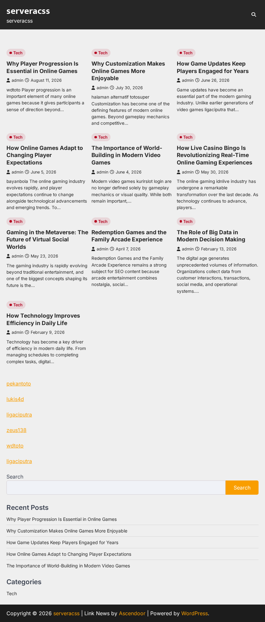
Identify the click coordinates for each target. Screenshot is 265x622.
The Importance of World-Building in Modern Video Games (126, 155)
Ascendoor (132, 613)
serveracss (28, 11)
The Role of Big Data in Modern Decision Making (211, 236)
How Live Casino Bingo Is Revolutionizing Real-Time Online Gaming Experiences (214, 155)
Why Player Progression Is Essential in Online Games (42, 67)
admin (17, 80)
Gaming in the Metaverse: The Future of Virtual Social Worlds (47, 239)
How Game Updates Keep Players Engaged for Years (213, 67)
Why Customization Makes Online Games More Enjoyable (128, 70)
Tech (18, 52)
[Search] (254, 14)
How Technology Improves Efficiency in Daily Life (43, 319)
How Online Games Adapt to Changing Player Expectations (44, 155)
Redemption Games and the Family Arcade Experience (128, 236)
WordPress (194, 613)
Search (14, 476)
